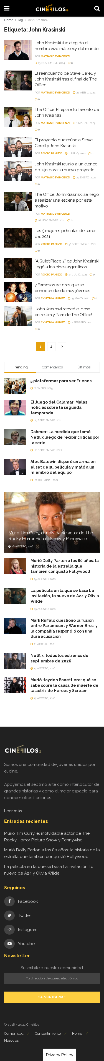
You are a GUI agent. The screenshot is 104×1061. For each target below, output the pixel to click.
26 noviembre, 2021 (51, 220)
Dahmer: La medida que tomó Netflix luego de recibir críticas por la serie (65, 437)
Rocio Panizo (51, 153)
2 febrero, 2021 (81, 322)
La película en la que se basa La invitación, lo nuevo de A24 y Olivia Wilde (65, 596)
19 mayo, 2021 (79, 298)
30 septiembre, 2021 (82, 244)
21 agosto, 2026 (44, 644)
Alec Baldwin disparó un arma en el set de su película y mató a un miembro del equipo (63, 467)
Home (8, 20)
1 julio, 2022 (76, 153)
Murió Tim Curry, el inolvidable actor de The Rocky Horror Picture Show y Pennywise (50, 535)
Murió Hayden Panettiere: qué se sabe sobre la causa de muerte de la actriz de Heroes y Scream (64, 685)
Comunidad (14, 1033)
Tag (20, 20)
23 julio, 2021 (77, 274)
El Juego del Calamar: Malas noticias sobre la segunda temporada (59, 407)
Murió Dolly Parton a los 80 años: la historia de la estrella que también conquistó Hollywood (65, 566)
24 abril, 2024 (85, 92)
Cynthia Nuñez (53, 298)
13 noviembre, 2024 (51, 62)
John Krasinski (38, 20)
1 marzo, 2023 (85, 122)
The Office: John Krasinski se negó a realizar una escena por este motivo (67, 200)
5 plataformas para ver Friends (61, 381)
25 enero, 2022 (85, 177)
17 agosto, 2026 (44, 698)
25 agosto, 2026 (44, 579)
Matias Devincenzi (55, 56)
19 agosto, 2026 (44, 668)
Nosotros (11, 1040)
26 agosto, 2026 (22, 546)
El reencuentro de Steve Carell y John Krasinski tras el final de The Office (66, 79)
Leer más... (14, 810)
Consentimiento (48, 1033)
